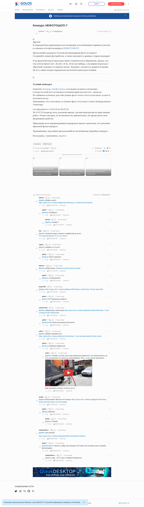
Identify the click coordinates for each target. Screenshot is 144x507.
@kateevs (45, 278)
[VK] (106, 151)
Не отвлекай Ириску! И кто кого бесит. (53, 236)
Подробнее (72, 478)
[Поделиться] (92, 148)
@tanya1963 (46, 299)
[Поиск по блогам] (81, 4)
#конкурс (47, 89)
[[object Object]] (105, 148)
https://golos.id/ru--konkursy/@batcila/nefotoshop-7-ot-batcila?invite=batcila (65, 203)
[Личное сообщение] (50, 31)
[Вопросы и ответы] (76, 4)
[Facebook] (104, 151)
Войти (96, 4)
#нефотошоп (58, 89)
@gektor (63, 136)
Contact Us (124, 503)
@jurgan (45, 412)
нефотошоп (47, 144)
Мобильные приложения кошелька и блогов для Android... (75, 16)
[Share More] (110, 151)
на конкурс (56, 247)
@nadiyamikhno (47, 446)
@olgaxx (45, 257)
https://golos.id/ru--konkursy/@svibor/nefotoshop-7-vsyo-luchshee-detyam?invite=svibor (70, 336)
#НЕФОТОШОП (70, 48)
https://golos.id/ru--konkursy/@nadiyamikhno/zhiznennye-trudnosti (62, 436)
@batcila (45, 212)
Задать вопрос (123, 10)
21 (109, 148)
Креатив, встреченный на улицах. (68, 268)
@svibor (45, 346)
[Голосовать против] (38, 151)
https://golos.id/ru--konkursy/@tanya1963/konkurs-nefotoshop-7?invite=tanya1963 (74, 289)
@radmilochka (47, 322)
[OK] (108, 151)
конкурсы (57, 31)
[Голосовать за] (34, 151)
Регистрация (116, 4)
